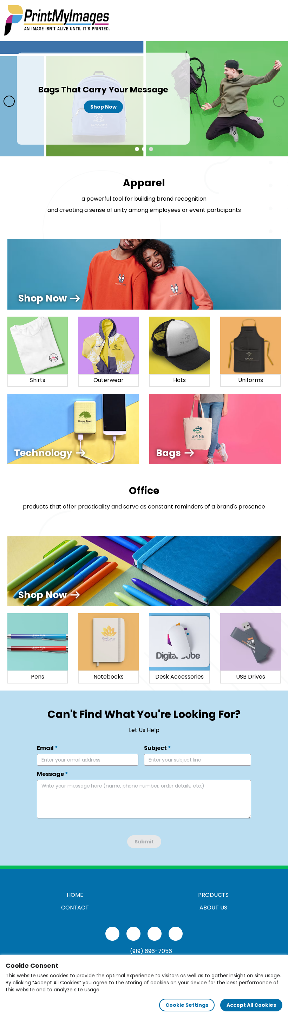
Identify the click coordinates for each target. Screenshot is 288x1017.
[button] (137, 149)
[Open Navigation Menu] (276, 20)
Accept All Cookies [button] (251, 1005)
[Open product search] (261, 20)
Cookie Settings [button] (186, 1005)
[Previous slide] (9, 101)
